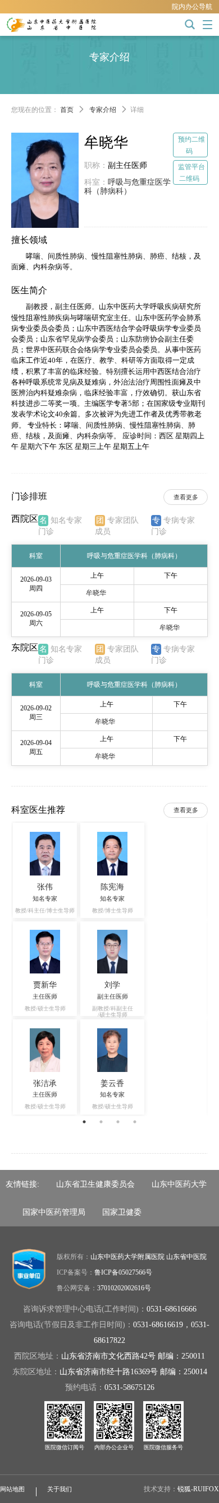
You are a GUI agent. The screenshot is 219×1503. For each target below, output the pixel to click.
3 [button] (118, 1121)
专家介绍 (102, 110)
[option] (109, 968)
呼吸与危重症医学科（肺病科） (127, 186)
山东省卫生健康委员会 (95, 1183)
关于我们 (59, 1489)
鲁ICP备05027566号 (123, 1272)
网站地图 (12, 1489)
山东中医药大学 (179, 1183)
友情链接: (22, 1183)
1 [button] (84, 1121)
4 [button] (134, 1121)
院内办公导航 (192, 7)
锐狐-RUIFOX (198, 1489)
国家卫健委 (122, 1211)
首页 (67, 110)
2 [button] (101, 1121)
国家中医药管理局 (53, 1211)
